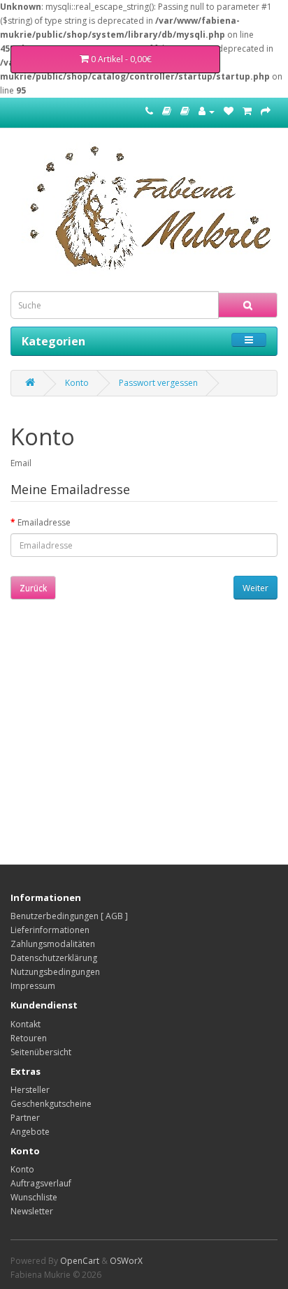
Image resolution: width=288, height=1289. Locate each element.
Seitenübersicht (40, 1052)
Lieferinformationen (49, 930)
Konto (77, 383)
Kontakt (25, 1024)
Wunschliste (33, 1197)
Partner (25, 1118)
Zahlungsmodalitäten (52, 944)
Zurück (33, 588)
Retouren (28, 1038)
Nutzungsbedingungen (55, 972)
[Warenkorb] (247, 111)
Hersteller (30, 1090)
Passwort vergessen (158, 383)
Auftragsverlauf (40, 1183)
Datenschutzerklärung (53, 958)
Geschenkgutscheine (51, 1104)
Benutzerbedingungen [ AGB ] (69, 916)
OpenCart (79, 1261)
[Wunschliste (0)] (228, 111)
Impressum (32, 986)
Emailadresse (44, 522)
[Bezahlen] (266, 111)
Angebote (30, 1132)
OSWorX (126, 1261)
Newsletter (31, 1211)
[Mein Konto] (207, 111)
